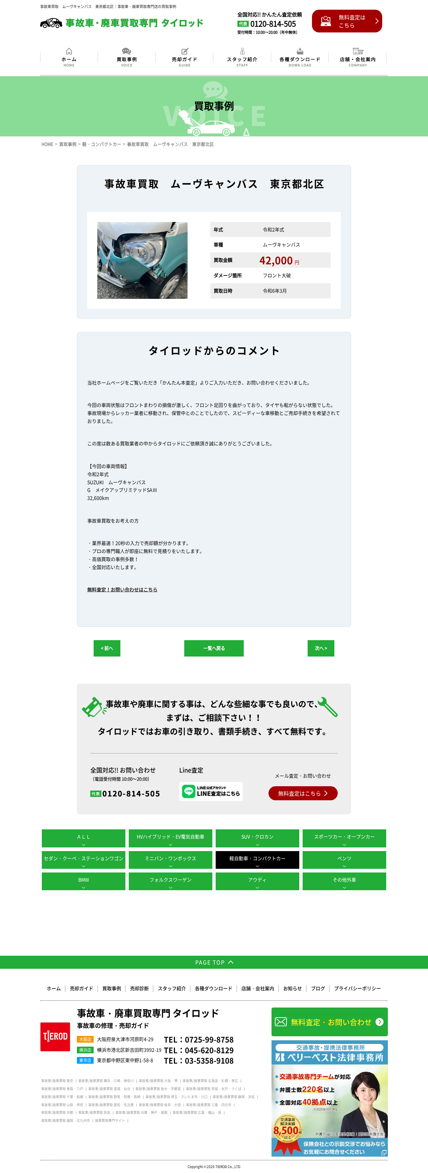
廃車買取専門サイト (110, 1120)
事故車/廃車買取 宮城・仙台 (109, 1088)
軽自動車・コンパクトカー (257, 858)
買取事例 (111, 988)
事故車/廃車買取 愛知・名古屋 (111, 1104)
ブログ (318, 988)
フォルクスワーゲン (170, 879)
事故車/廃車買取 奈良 (94, 1112)
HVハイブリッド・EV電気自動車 (170, 836)
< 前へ (107, 648)
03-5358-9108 (209, 1060)
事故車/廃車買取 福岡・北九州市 (65, 1120)
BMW (83, 879)
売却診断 (139, 988)
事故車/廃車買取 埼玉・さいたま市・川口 (176, 1096)
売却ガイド (81, 988)
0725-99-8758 (209, 1039)
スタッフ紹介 (172, 988)
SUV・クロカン (257, 836)
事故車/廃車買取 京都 (57, 1112)
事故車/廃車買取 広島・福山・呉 (197, 1112)
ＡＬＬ (84, 836)
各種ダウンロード (213, 988)
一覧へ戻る (214, 648)
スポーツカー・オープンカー (344, 836)
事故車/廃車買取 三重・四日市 (208, 1104)
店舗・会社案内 (257, 988)
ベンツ (344, 858)
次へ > (321, 648)
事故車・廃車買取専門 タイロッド (148, 1019)
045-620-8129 (209, 1049)
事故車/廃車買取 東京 (57, 1080)
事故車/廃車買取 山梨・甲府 (62, 1104)
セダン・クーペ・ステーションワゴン (83, 858)
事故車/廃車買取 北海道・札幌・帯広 (210, 1080)
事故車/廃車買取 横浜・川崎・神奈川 (106, 1080)
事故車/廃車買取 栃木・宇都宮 (158, 1088)
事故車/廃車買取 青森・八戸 (62, 1088)
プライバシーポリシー (357, 988)
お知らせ (292, 988)
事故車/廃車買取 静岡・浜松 (234, 1096)
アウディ (257, 879)
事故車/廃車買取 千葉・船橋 (62, 1096)
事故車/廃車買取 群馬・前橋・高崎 (114, 1096)
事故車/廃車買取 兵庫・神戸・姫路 (141, 1112)
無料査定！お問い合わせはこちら (122, 589)
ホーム (54, 988)
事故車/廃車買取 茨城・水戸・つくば (213, 1088)
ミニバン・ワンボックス (170, 858)
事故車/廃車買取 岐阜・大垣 (160, 1104)
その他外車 (344, 879)
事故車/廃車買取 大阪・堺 (158, 1080)
